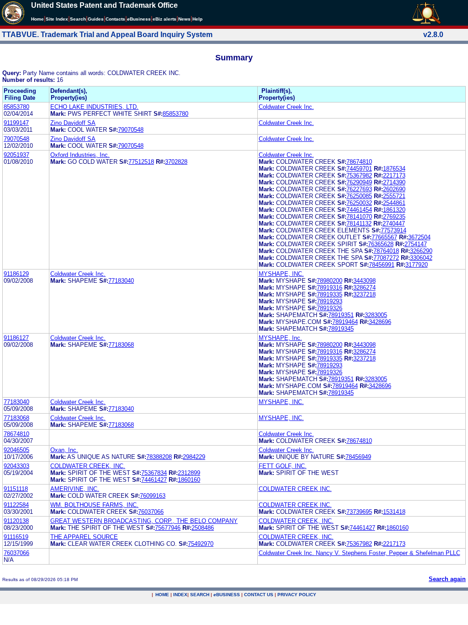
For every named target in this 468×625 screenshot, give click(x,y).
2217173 (394, 175)
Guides (96, 19)
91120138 (16, 520)
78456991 (381, 264)
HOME (162, 594)
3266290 (421, 251)
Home (37, 19)
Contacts (115, 19)
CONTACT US (258, 594)
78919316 (329, 287)
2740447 (394, 223)
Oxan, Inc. (64, 450)
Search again (447, 579)
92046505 (16, 450)
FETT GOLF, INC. (283, 466)
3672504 (419, 237)
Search (78, 19)
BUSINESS (226, 594)
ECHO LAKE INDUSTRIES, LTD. (94, 106)
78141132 (359, 223)
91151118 (16, 488)
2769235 (394, 216)
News (184, 19)
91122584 (16, 504)
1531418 (394, 511)
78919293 (329, 301)
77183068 (121, 344)
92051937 (16, 154)
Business (139, 19)
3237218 (364, 294)
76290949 (359, 182)
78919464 (345, 321)
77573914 (393, 230)
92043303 (16, 466)
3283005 (376, 315)
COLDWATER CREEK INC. (295, 488)
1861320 (394, 209)
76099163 (152, 495)
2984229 (194, 456)
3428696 (380, 321)
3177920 (416, 264)
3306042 (421, 257)
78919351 (341, 315)
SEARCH (199, 594)
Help (197, 19)
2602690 (394, 189)
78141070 (359, 216)
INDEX (180, 594)
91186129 (16, 273)
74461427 (154, 479)
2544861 (394, 202)
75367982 (359, 175)
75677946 (168, 527)
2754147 (415, 244)
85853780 (16, 106)
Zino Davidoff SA (73, 122)
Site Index (57, 19)
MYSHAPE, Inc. (280, 337)
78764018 (386, 251)
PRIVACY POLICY (296, 594)
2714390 (394, 182)
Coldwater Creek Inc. (286, 106)
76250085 (359, 196)
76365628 (381, 244)
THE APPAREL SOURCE (84, 536)
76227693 (359, 189)
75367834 (154, 472)
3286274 (364, 287)
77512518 (141, 161)
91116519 (16, 536)
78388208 (159, 456)
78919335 (329, 294)
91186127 (16, 337)
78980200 (329, 280)
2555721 (394, 196)
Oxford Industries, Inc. (80, 154)
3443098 (364, 280)
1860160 (189, 479)
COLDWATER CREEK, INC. (87, 466)
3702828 (176, 161)
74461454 (359, 209)
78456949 (358, 456)
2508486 (202, 527)
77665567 (384, 237)
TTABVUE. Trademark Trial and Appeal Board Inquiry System (107, 34)
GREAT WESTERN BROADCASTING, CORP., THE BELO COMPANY (144, 520)
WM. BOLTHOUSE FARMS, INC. (94, 504)
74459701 (359, 168)
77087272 (386, 257)
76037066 (151, 511)
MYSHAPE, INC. (281, 273)
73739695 (359, 511)
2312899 (189, 472)
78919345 (341, 328)
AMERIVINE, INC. (74, 488)
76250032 (359, 202)
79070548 (131, 129)
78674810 (359, 161)
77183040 (121, 280)
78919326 (329, 308)
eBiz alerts (164, 19)
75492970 (200, 543)
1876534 (394, 168)
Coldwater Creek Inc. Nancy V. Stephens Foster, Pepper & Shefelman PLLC (359, 553)
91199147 (16, 122)
